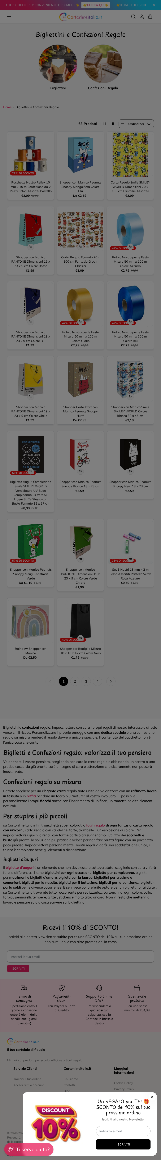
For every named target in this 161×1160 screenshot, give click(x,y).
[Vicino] (152, 1097)
